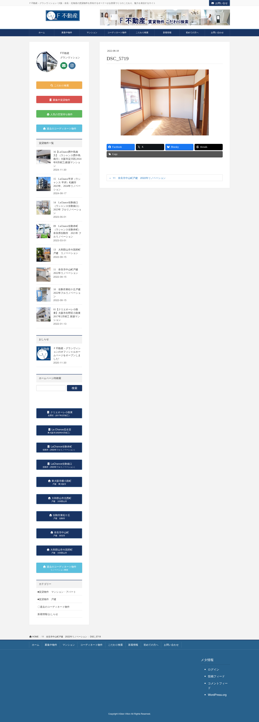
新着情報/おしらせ (48, 614)
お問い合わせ (171, 644)
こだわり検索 (115, 644)
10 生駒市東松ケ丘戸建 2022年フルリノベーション (68, 293)
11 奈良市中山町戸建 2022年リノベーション (139, 178)
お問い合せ (221, 3)
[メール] (63, 65)
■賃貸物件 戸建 (47, 599)
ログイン (213, 669)
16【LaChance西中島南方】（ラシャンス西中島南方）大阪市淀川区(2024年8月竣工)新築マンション (67, 159)
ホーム (35, 644)
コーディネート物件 (91, 644)
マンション (69, 644)
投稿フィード (216, 676)
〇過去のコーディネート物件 (54, 606)
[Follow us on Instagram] (72, 65)
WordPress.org (217, 695)
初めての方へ (151, 644)
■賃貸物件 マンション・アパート (57, 591)
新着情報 (133, 644)
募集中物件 (51, 644)
